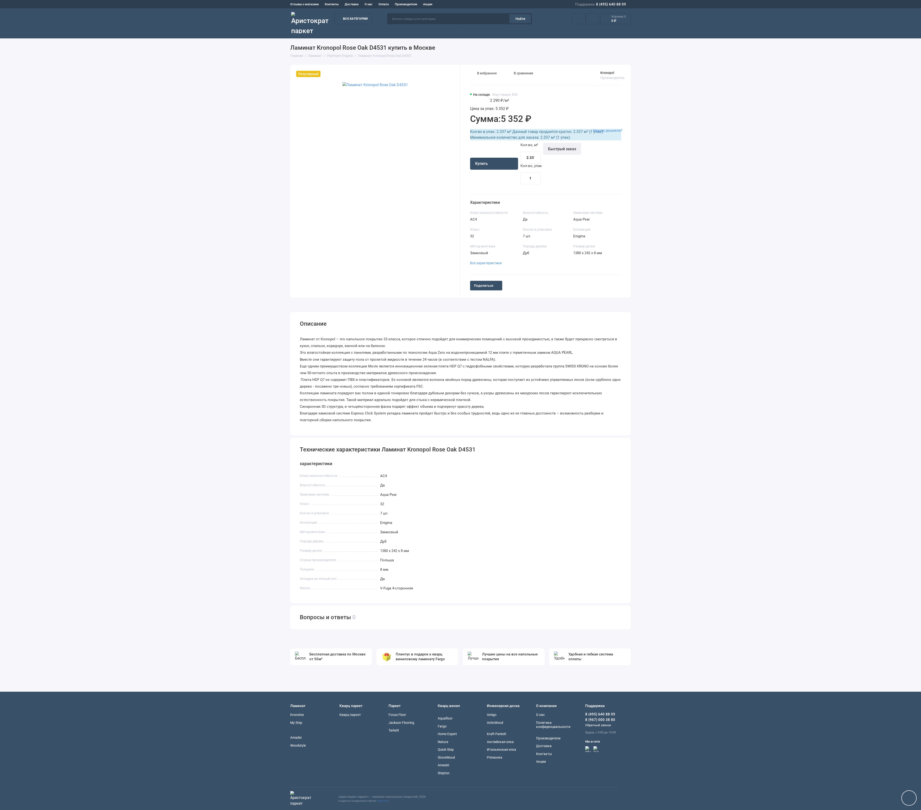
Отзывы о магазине (304, 4)
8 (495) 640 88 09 (600, 4)
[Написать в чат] (909, 798)
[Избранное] (592, 18)
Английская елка (500, 742)
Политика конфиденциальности (553, 725)
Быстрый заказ (562, 149)
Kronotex (297, 715)
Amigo (491, 715)
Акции (427, 4)
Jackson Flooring (401, 723)
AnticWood (495, 723)
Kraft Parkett (496, 734)
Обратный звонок (598, 725)
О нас (368, 4)
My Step (296, 723)
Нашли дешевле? (607, 130)
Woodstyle (298, 745)
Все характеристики (486, 263)
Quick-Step (446, 749)
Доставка (352, 4)
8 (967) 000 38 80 (600, 720)
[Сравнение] (579, 18)
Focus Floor (397, 715)
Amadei (295, 737)
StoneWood (446, 757)
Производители (406, 4)
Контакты (332, 4)
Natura (443, 742)
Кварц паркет (350, 715)
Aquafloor (445, 718)
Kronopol (607, 73)
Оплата (383, 4)
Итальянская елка (501, 749)
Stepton (443, 773)
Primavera (494, 757)
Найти (520, 19)
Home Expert (447, 734)
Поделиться (483, 286)
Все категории (355, 18)
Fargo (442, 726)
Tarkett (394, 730)
